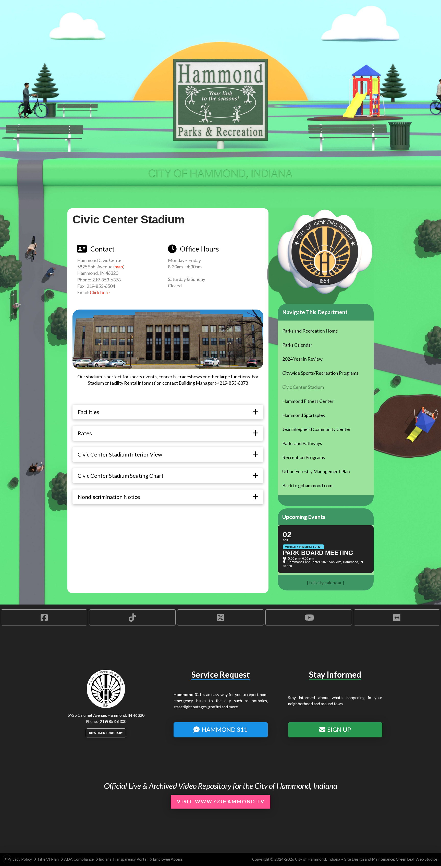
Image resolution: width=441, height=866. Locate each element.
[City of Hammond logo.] (106, 689)
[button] (167, 412)
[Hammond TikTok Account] (132, 617)
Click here (100, 292)
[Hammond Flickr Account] (397, 617)
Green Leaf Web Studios (417, 859)
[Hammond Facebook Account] (44, 617)
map (119, 266)
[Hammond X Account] (220, 617)
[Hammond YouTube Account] (308, 617)
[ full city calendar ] (325, 582)
